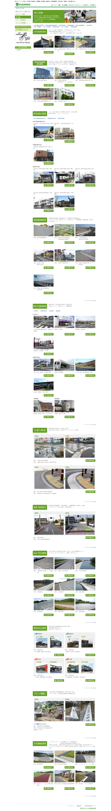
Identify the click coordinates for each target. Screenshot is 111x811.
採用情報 (19, 49)
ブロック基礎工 (65, 26)
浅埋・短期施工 (37, 26)
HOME (17, 8)
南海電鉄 (51, 311)
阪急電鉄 (58, 311)
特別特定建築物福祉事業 (51, 25)
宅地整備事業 (74, 26)
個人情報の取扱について (90, 805)
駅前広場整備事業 (80, 25)
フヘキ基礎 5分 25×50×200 (40, 724)
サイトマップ (71, 805)
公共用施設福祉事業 (38, 25)
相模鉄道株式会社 (52, 118)
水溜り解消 (89, 25)
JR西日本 (36, 311)
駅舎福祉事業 (62, 25)
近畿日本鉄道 (44, 311)
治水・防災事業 (47, 26)
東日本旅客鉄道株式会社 (40, 118)
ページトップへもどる (91, 300)
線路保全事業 (56, 26)
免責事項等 (78, 805)
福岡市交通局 (61, 118)
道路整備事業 (70, 25)
